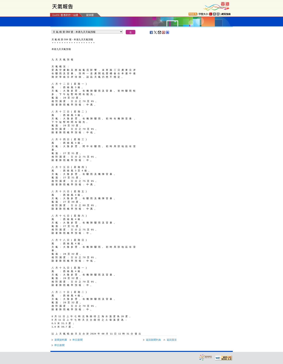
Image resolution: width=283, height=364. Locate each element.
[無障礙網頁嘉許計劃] (206, 357)
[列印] (167, 32)
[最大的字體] (218, 14)
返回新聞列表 (153, 339)
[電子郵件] (159, 32)
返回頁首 (172, 339)
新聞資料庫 (60, 339)
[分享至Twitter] (155, 32)
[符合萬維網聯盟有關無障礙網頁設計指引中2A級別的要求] (223, 358)
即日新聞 (59, 345)
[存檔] (163, 32)
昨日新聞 (78, 339)
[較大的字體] (214, 14)
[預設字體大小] (210, 14)
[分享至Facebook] (151, 32)
